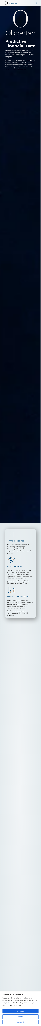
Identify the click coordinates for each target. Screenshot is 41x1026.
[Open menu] (36, 3)
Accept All (20, 1011)
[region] (20, 1008)
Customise (20, 1017)
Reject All (20, 1022)
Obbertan (13, 3)
